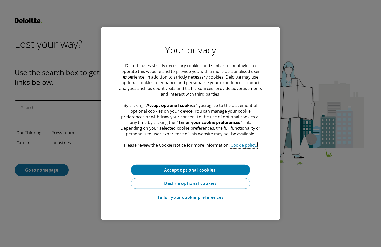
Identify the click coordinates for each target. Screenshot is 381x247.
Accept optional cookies (190, 170)
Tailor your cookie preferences (190, 197)
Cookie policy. (244, 145)
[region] (190, 123)
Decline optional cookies (190, 183)
